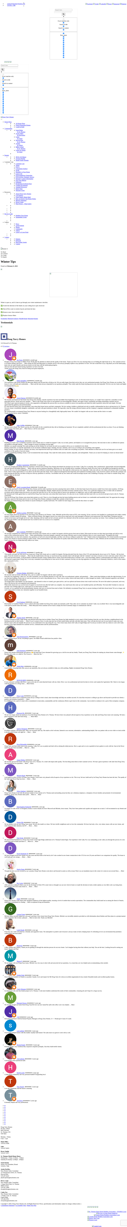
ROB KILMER (21, 680)
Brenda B (19, 945)
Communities (8, 128)
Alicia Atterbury (21, 791)
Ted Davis (20, 1100)
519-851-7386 (11, 5)
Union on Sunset (20, 151)
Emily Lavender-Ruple (23, 487)
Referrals (18, 240)
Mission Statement (21, 200)
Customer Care (20, 163)
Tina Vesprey (20, 1087)
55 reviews (6, 346)
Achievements (20, 225)
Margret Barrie (21, 775)
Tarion (17, 165)
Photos (18, 227)
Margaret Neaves (22, 1003)
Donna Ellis (20, 822)
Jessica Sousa (21, 869)
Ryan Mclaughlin (22, 744)
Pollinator (18, 182)
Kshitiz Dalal (20, 975)
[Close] (1, 247)
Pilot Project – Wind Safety (24, 204)
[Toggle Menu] (1, 119)
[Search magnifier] (63, 14)
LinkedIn (103, 4)
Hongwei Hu (20, 713)
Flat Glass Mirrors (21, 180)
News (17, 224)
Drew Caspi (20, 696)
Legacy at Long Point (22, 232)
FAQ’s (18, 167)
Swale (17, 170)
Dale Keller (20, 838)
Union (19, 137)
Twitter (97, 4)
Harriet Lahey (21, 1073)
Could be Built (20, 127)
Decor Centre (20, 202)
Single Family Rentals (22, 160)
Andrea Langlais (21, 513)
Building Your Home (22, 215)
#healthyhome (23, 318)
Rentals (6, 155)
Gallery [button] (6, 222)
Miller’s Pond (20, 147)
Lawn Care (19, 174)
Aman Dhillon (21, 760)
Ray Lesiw (20, 883)
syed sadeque (21, 1059)
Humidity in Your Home (23, 172)
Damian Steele (21, 618)
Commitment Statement (8, 1205)
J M (18, 1017)
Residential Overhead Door (24, 184)
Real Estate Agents (21, 242)
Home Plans (8, 122)
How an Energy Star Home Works (26, 199)
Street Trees (19, 189)
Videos (18, 230)
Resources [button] (7, 192)
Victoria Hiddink (22, 573)
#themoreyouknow (13, 318)
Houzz (110, 4)
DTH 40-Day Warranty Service (25, 177)
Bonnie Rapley (21, 1045)
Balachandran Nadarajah (24, 807)
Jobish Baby (20, 666)
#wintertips (4, 318)
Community (19, 229)
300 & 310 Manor (21, 157)
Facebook (90, 4)
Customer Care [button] (8, 162)
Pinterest (123, 4)
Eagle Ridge (20, 131)
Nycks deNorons (22, 552)
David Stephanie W (22, 853)
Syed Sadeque (21, 602)
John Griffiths (21, 425)
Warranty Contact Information (24, 179)
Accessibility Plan (20, 1205)
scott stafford (20, 1031)
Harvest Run (20, 141)
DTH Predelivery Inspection (24, 175)
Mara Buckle (20, 441)
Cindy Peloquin (21, 989)
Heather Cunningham (23, 465)
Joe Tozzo (20, 360)
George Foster (21, 914)
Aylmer (19, 144)
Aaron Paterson (21, 398)
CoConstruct (19, 195)
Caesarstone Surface (22, 168)
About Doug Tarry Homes (23, 194)
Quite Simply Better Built (23, 197)
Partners (18, 239)
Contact (6, 237)
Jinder (18, 899)
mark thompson (21, 650)
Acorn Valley (20, 134)
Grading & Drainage (22, 185)
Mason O (19, 961)
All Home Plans (20, 123)
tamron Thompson (22, 729)
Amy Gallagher (21, 532)
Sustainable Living (21, 217)
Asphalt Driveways (21, 187)
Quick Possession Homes (23, 125)
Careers (18, 244)
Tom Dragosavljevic (23, 636)
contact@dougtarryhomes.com (16, 4)
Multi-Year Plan (31, 1205)
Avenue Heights (20, 158)
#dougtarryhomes (33, 318)
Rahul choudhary (22, 380)
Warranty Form (20, 190)
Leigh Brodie (21, 930)
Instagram (116, 4)
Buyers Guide (8, 214)
